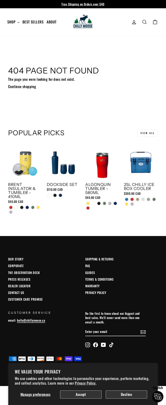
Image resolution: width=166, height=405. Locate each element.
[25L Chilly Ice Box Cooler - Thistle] (132, 204)
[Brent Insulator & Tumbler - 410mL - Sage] (33, 207)
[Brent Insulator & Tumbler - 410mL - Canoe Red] (11, 207)
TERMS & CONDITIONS (99, 279)
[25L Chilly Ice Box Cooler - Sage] (154, 199)
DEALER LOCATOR (19, 286)
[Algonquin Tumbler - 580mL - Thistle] (110, 203)
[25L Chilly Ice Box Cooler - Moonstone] (148, 199)
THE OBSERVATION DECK (24, 272)
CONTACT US (16, 292)
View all (147, 133)
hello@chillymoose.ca (31, 320)
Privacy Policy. (85, 383)
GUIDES (90, 272)
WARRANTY (92, 286)
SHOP (11, 21)
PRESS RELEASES (19, 279)
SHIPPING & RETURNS (99, 259)
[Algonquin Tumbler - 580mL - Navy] (115, 203)
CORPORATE (16, 265)
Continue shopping (22, 86)
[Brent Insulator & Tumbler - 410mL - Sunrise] (38, 207)
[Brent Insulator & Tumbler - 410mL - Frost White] (16, 207)
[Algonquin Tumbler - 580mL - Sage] (104, 203)
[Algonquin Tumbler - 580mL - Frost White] (93, 203)
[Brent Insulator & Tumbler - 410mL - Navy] (27, 207)
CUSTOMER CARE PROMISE (25, 299)
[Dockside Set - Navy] (60, 195)
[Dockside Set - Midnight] (55, 195)
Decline (126, 394)
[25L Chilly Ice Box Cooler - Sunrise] (127, 204)
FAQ (87, 265)
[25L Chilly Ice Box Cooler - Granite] (137, 199)
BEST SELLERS (33, 21)
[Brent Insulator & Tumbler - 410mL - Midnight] (22, 207)
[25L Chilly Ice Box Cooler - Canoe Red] (132, 199)
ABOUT (51, 21)
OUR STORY (15, 259)
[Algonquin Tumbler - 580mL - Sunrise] (88, 203)
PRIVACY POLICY (95, 292)
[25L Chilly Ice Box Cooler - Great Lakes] (127, 199)
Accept (81, 394)
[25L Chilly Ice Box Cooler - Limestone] (143, 199)
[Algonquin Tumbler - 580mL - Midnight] (99, 203)
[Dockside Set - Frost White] (49, 195)
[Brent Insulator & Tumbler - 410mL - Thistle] (11, 212)
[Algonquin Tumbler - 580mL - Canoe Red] (88, 208)
